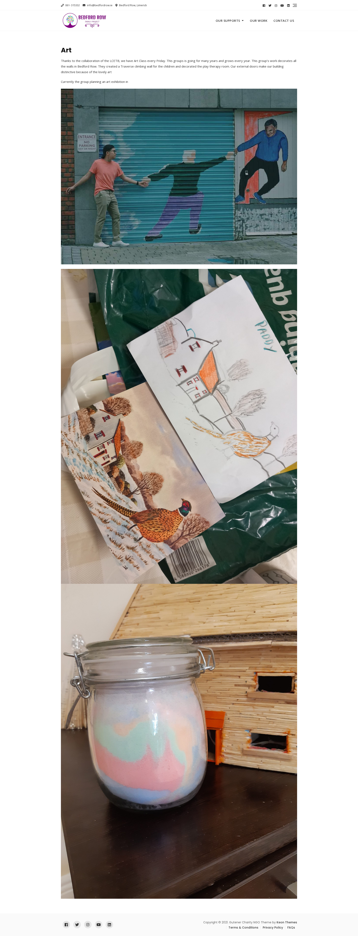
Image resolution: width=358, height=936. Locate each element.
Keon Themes (287, 922)
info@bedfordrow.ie (99, 5)
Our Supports (228, 20)
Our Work (258, 20)
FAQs (291, 927)
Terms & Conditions (243, 927)
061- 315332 (72, 5)
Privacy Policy (273, 927)
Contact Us (283, 20)
